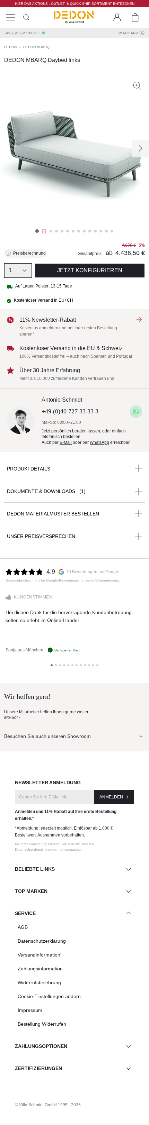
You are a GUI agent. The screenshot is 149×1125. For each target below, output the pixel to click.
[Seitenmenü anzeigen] (10, 17)
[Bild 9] (84, 231)
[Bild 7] (73, 231)
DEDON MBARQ (36, 47)
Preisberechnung (29, 253)
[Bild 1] (37, 231)
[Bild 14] (112, 231)
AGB (23, 927)
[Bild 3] (51, 231)
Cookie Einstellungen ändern (49, 996)
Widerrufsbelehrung (39, 982)
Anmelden (111, 797)
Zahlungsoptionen (41, 1046)
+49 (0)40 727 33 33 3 (22, 33)
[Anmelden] (117, 17)
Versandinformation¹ (40, 955)
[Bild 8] (78, 231)
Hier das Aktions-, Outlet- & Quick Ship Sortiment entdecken (74, 4)
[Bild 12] (100, 231)
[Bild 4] (56, 231)
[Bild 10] (89, 231)
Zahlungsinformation (40, 968)
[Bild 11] (95, 231)
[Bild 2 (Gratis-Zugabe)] (44, 231)
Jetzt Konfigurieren (89, 270)
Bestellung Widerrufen (42, 1024)
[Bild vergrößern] (137, 85)
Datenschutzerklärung (42, 941)
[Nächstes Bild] (140, 148)
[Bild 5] (62, 231)
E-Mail (66, 442)
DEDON (10, 47)
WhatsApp (128, 33)
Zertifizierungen (38, 1068)
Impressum (30, 1010)
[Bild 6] (67, 231)
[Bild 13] (106, 231)
